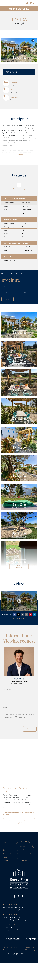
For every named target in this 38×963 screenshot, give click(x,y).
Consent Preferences (10, 950)
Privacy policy (18, 947)
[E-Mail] (26, 614)
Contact (23, 850)
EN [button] (34, 3)
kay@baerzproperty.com (19, 683)
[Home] (19, 8)
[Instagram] (19, 896)
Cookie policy (29, 947)
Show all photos (19, 566)
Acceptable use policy (27, 950)
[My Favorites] (31, 3)
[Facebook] (14, 614)
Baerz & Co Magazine (24, 859)
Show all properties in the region (19, 822)
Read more (19, 155)
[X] (18, 614)
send (7, 299)
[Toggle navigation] (3, 8)
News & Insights (26, 842)
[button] (4, 50)
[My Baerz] (27, 3)
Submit (30, 729)
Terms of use (7, 947)
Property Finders (9, 846)
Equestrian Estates (27, 854)
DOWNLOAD (20, 618)
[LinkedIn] (34, 614)
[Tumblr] (22, 614)
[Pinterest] (30, 614)
